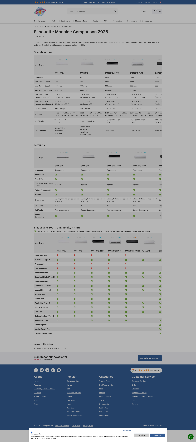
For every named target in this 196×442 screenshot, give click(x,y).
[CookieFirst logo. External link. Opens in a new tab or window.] (31, 432)
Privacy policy (126, 430)
